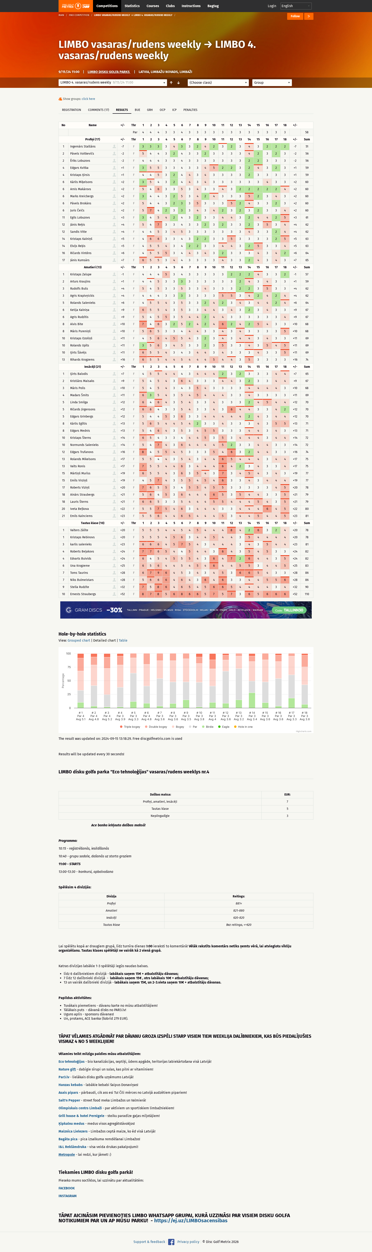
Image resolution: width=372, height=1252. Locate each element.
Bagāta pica (68, 1139)
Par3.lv (64, 1077)
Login (272, 6)
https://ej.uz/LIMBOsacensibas (191, 1221)
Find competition (79, 15)
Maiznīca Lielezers (73, 1131)
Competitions (107, 6)
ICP (174, 110)
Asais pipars (68, 1093)
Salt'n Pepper (69, 1100)
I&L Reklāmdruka (72, 1147)
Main (61, 15)
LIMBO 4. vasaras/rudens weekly (157, 50)
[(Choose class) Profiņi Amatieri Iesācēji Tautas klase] (218, 82)
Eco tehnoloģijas (72, 1062)
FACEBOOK (67, 1188)
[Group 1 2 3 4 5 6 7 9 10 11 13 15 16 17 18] (272, 82)
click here (88, 99)
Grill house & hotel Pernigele (81, 1116)
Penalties (190, 110)
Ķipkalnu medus (71, 1124)
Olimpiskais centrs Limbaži (80, 1108)
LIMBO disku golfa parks (109, 72)
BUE (137, 110)
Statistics (132, 6)
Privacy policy (188, 1242)
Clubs (170, 6)
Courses (153, 6)
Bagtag (213, 6)
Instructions (191, 6)
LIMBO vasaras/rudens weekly (130, 44)
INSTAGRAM (68, 1196)
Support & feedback (149, 1242)
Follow (295, 16)
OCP (162, 110)
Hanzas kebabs (71, 1085)
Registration (71, 110)
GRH (150, 110)
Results (122, 110)
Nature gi (66, 1069)
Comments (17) (98, 110)
